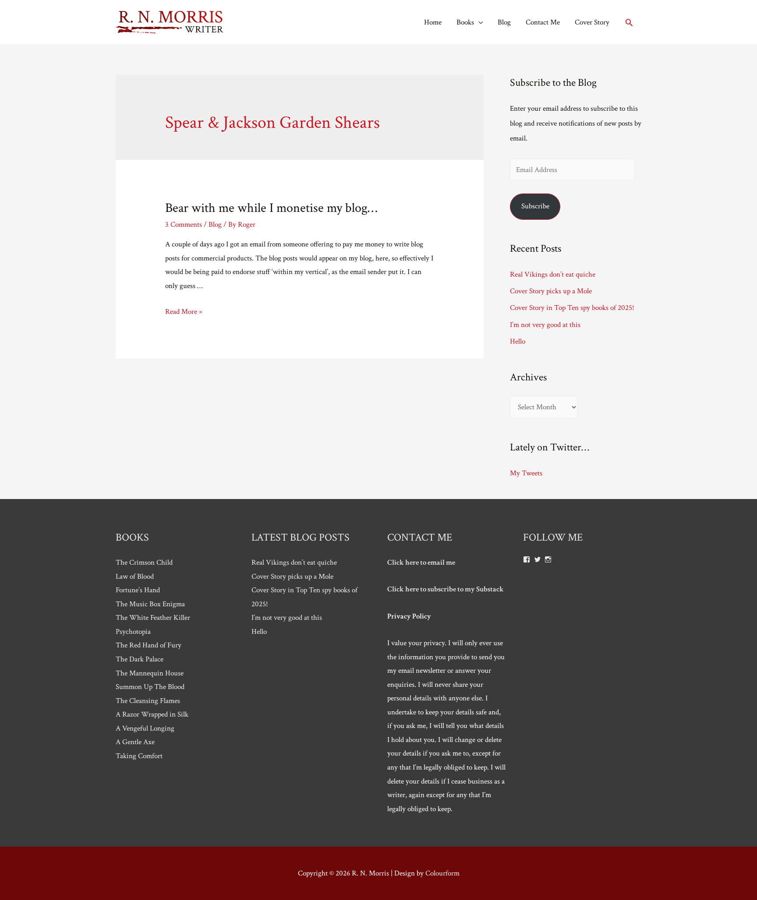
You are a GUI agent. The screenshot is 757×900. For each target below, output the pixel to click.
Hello (517, 341)
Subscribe (535, 206)
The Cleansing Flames (148, 701)
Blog (504, 22)
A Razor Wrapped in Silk (152, 714)
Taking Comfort (139, 756)
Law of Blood (135, 576)
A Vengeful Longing (145, 728)
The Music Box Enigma (150, 604)
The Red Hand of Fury (148, 645)
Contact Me (543, 22)
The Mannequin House (150, 673)
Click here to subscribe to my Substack (445, 589)
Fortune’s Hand (138, 590)
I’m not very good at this (545, 325)
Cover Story (592, 22)
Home (433, 22)
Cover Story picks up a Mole (551, 291)
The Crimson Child (144, 562)
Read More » (183, 311)
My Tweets (526, 473)
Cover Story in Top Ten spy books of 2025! (572, 308)
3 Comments (183, 224)
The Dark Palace (139, 659)
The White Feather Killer (153, 617)
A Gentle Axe (135, 742)
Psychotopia (133, 631)
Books (465, 22)
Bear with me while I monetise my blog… (271, 208)
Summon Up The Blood (150, 687)
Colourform (442, 873)
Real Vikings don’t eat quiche (552, 274)
